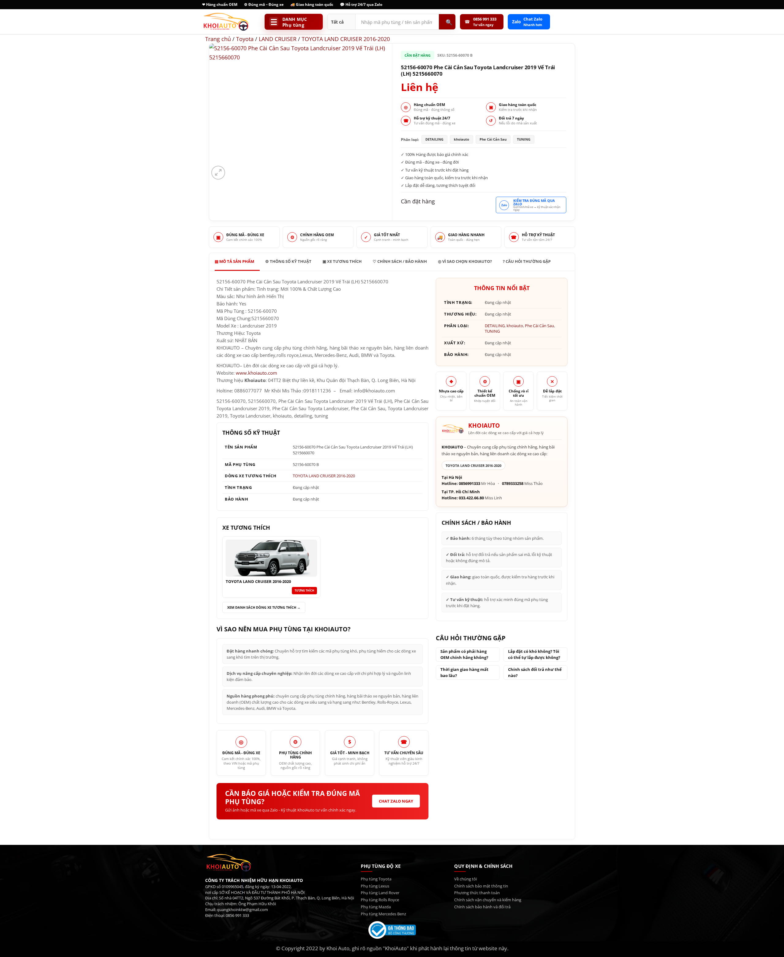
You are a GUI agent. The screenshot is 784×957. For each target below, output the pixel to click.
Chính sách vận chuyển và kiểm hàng (487, 899)
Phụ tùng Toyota (376, 879)
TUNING (492, 331)
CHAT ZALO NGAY (396, 801)
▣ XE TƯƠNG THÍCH (342, 261)
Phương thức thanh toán (477, 892)
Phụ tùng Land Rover (380, 892)
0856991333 (469, 483)
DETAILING (495, 325)
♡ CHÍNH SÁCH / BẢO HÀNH (400, 261)
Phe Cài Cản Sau (539, 325)
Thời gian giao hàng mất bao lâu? (464, 673)
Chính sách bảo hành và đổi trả (482, 907)
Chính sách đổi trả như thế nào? (535, 673)
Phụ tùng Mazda (376, 907)
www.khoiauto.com (256, 373)
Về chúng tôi (465, 879)
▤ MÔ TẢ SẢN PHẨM (234, 261)
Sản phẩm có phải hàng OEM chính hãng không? (464, 654)
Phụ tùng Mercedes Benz (383, 914)
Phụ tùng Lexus (375, 886)
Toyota (245, 39)
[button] (218, 173)
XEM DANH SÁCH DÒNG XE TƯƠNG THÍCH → (263, 607)
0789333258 (512, 483)
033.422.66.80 (471, 498)
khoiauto (515, 325)
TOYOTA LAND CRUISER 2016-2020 (346, 39)
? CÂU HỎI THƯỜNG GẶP (527, 261)
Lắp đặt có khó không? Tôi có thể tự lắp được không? (534, 654)
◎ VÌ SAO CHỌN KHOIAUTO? (465, 261)
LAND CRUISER (277, 39)
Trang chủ (218, 39)
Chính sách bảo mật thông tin (481, 886)
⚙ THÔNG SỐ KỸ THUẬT (288, 261)
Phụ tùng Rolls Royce (380, 899)
